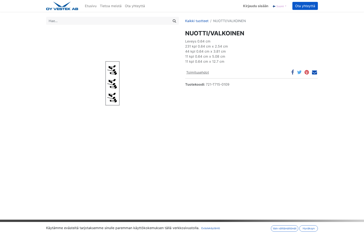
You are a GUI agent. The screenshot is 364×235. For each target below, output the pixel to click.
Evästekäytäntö (210, 228)
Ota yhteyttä (305, 6)
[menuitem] (90, 6)
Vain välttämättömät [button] (284, 228)
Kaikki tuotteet (197, 21)
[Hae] (174, 21)
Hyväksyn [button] (309, 228)
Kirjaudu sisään (255, 6)
